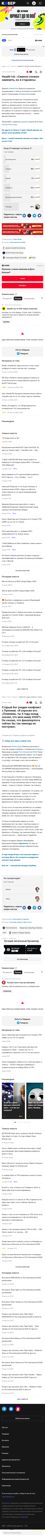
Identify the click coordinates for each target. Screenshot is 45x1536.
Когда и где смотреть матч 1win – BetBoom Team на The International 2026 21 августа (22, 1388)
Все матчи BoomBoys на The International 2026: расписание (21, 1339)
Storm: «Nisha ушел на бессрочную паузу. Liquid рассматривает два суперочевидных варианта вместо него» (21, 1151)
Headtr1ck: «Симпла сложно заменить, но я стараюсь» (30, 66)
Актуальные (29, 298)
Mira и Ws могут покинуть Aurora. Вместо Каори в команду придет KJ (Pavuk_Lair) (22, 1164)
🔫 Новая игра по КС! (11, 438)
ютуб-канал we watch (17, 242)
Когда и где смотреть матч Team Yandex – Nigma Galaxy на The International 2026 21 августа (22, 1375)
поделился (23, 843)
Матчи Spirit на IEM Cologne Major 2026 (18, 591)
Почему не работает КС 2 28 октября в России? (21, 651)
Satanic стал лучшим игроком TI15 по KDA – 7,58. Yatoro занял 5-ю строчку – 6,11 (22, 1230)
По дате (6, 298)
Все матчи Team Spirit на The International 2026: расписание (21, 1291)
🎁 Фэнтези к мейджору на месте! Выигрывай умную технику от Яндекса (21, 601)
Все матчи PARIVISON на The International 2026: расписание (21, 1279)
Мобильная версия (22, 1418)
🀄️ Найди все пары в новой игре (16, 741)
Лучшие (18, 298)
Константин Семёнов (21, 919)
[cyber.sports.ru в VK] (11, 1409)
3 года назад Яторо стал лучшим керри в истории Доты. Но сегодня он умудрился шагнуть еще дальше (20, 857)
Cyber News (17, 239)
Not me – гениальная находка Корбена (19, 865)
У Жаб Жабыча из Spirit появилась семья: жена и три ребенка (22, 544)
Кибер (4, 66)
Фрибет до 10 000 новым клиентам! (22, 308)
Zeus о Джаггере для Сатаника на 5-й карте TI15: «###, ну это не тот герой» (22, 520)
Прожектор (6, 1466)
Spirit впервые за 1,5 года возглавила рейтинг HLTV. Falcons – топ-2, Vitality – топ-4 (20, 475)
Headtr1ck (13, 88)
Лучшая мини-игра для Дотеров (21, 982)
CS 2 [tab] (4, 40)
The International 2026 (28, 752)
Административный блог (11, 1460)
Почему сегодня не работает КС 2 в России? (20, 642)
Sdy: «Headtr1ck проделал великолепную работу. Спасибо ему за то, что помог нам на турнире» (22, 394)
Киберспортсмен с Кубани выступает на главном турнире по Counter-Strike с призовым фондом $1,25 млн (22, 615)
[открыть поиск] (28, 3)
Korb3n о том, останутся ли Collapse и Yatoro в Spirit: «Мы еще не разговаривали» (21, 1188)
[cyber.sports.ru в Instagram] (18, 1409)
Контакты (5, 1440)
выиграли (24, 121)
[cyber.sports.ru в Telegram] (4, 1409)
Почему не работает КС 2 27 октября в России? (21, 660)
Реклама (5, 1453)
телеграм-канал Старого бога (20, 922)
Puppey (39, 749)
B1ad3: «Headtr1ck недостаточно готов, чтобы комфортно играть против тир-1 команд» (20, 366)
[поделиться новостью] (41, 71)
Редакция (5, 1434)
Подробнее (24, 1517)
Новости (13, 66)
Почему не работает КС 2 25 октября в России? (21, 679)
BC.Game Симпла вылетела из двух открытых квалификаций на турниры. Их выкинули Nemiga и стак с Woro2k (22, 558)
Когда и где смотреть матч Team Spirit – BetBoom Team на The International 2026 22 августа (22, 1351)
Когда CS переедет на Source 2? (18, 148)
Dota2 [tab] (10, 40)
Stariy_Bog (16, 746)
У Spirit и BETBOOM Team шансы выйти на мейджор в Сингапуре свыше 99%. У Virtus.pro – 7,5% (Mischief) (21, 462)
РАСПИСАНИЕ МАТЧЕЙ (10, 34)
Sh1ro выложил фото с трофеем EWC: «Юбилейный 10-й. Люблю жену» (17, 532)
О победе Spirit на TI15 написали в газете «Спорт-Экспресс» (22, 1176)
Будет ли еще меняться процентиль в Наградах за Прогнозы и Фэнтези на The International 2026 (22, 1255)
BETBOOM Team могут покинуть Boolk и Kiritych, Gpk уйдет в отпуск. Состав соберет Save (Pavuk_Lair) (22, 1136)
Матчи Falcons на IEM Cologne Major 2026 (19, 581)
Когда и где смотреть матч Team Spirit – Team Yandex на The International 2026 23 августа (20, 1327)
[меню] (40, 3)
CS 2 (8, 66)
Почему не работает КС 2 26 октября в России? (21, 670)
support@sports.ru (8, 1497)
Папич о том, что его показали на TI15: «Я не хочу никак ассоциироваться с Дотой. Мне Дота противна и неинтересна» (22, 1217)
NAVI (39, 91)
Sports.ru (7, 1503)
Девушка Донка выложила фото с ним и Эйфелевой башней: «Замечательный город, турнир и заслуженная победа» (20, 507)
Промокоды (6, 1486)
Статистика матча (21, 54)
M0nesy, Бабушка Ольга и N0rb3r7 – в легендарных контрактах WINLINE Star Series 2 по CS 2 (22, 630)
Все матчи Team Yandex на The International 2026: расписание (22, 1303)
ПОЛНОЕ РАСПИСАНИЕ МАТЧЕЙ (23, 60)
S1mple (22, 94)
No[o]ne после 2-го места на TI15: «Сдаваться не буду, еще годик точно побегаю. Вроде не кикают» (22, 1202)
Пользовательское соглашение (13, 1473)
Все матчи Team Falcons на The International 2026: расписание (22, 1363)
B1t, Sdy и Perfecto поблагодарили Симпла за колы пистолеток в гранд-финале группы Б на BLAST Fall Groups (21, 380)
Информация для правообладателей (15, 1479)
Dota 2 (9, 697)
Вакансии (5, 1447)
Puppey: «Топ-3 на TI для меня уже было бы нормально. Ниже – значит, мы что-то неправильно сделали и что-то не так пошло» (21, 1050)
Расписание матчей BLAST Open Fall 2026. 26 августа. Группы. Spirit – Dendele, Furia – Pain (20, 448)
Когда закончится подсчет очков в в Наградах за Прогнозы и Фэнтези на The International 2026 (22, 1242)
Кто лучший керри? (12, 878)
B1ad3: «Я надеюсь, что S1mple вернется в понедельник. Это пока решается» (19, 406)
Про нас (5, 1427)
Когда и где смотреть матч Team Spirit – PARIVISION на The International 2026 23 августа (21, 1315)
